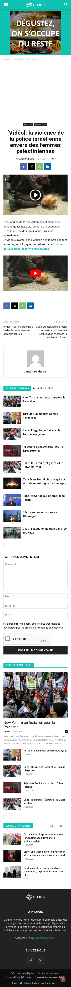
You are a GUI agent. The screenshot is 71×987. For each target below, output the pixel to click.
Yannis (6, 731)
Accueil (6, 58)
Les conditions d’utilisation (18, 976)
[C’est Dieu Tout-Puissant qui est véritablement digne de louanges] (12, 483)
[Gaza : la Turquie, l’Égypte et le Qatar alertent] (12, 467)
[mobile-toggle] (5, 4)
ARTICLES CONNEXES (17, 388)
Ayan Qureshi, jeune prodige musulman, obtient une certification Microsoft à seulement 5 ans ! (52, 332)
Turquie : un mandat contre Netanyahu (45, 750)
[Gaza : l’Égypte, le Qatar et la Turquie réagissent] (12, 434)
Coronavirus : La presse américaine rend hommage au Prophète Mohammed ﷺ (43, 838)
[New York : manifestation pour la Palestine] (12, 401)
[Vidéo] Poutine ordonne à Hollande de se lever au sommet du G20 (18, 330)
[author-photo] (35, 366)
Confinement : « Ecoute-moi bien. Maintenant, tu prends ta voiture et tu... (43, 871)
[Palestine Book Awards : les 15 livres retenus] (12, 451)
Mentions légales (26, 973)
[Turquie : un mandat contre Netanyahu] (12, 418)
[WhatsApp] (39, 166)
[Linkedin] (47, 166)
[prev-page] (5, 545)
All (51, 826)
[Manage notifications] (63, 979)
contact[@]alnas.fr (45, 937)
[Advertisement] (35, 92)
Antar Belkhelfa (26, 158)
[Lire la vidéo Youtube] (35, 273)
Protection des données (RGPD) (50, 976)
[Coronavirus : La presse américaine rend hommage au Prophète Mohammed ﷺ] (12, 839)
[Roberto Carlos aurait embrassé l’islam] (12, 500)
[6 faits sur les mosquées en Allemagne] (12, 516)
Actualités (18, 58)
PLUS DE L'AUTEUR (43, 388)
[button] (66, 4)
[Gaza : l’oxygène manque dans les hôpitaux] (12, 533)
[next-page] (11, 545)
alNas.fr (27, 982)
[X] (31, 166)
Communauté (32, 58)
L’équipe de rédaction (47, 973)
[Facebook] (23, 166)
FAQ (12, 973)
